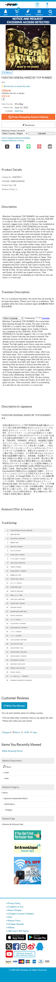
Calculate (42, 133)
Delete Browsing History (12, 751)
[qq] (39, 946)
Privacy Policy (14, 903)
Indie (35, 732)
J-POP (26, 732)
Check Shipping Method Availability (15, 138)
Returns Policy (14, 921)
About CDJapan (15, 910)
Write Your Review (15, 706)
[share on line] (28, 145)
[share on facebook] (18, 145)
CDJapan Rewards (16, 924)
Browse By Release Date (13, 824)
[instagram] (23, 946)
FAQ (10, 917)
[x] (9, 946)
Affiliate (11, 927)
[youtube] (9, 954)
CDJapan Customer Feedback (21, 914)
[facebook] (16, 946)
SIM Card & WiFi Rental (18, 931)
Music (17, 732)
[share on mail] (50, 145)
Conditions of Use (15, 907)
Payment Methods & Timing (12, 141)
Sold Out (19, 111)
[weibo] (31, 946)
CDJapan (6, 732)
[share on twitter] (7, 145)
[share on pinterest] (39, 145)
